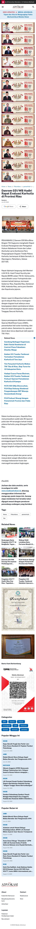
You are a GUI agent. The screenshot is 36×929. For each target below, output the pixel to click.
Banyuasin (6, 765)
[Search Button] (33, 7)
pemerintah (25, 514)
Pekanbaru (14, 514)
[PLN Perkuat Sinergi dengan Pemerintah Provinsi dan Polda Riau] (27, 552)
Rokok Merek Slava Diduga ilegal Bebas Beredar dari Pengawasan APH (17, 758)
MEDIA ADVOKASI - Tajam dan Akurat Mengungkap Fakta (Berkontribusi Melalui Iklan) (18, 14)
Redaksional (24, 896)
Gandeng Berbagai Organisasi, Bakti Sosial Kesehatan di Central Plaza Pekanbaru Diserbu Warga (17, 346)
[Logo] (18, 884)
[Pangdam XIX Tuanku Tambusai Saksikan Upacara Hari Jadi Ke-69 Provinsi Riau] (27, 571)
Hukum (5, 741)
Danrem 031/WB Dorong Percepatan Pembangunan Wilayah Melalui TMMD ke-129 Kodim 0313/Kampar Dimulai (9, 562)
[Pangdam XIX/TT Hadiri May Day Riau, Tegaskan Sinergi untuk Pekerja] (9, 571)
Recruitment (5, 919)
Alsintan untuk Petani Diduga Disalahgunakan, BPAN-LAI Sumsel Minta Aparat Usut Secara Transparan (17, 830)
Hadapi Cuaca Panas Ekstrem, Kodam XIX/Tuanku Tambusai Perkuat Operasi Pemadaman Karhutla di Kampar (17, 377)
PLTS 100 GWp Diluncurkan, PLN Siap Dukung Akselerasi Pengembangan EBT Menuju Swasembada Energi (16, 390)
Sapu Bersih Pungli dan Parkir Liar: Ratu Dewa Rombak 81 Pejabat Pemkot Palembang (18, 746)
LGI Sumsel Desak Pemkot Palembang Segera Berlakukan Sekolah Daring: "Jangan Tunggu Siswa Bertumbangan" (18, 783)
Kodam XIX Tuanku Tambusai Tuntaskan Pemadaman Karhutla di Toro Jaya (16, 357)
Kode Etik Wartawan (8, 896)
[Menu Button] (3, 7)
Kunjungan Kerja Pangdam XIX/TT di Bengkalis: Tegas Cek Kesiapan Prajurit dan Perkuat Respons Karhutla (9, 542)
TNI (4, 518)
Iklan (21, 899)
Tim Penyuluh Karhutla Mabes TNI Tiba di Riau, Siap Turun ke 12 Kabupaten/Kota (17, 366)
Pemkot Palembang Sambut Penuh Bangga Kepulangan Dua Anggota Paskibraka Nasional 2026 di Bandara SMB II (17, 797)
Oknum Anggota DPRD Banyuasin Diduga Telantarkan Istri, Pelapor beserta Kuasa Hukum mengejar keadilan (15, 770)
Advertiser (5, 904)
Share (24, 206)
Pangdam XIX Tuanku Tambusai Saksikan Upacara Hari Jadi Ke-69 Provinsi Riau (25, 581)
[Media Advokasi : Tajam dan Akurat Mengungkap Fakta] (18, 6)
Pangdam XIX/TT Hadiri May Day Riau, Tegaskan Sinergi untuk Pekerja (8, 581)
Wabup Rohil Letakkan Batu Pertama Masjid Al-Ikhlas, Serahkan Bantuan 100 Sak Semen (26, 542)
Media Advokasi (21, 925)
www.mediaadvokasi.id (11, 491)
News (5, 514)
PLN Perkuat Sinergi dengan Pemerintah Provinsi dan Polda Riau (17, 401)
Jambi (5, 754)
